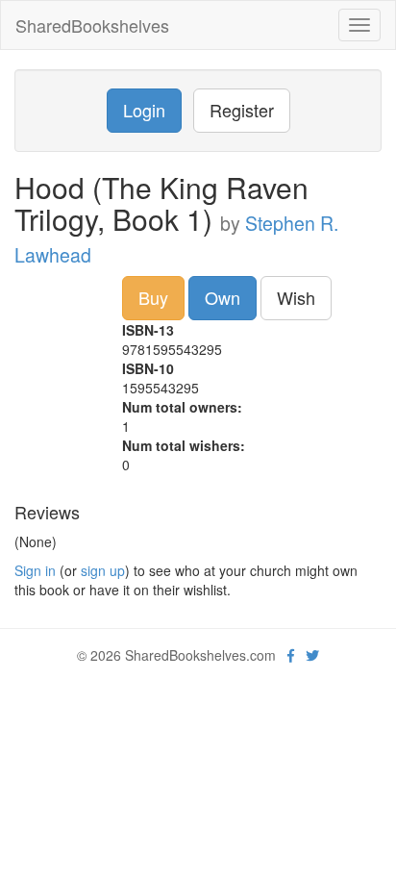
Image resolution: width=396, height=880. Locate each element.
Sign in (35, 570)
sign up (103, 570)
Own (222, 297)
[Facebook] (290, 655)
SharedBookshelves (92, 25)
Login (144, 109)
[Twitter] (312, 655)
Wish (296, 297)
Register (242, 109)
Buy (153, 297)
